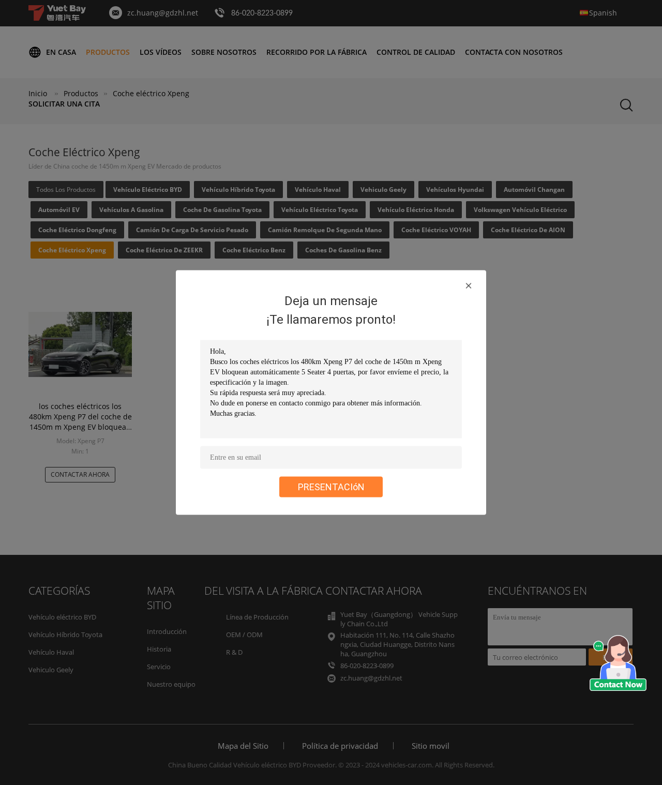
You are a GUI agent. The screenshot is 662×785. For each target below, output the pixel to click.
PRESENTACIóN (331, 486)
